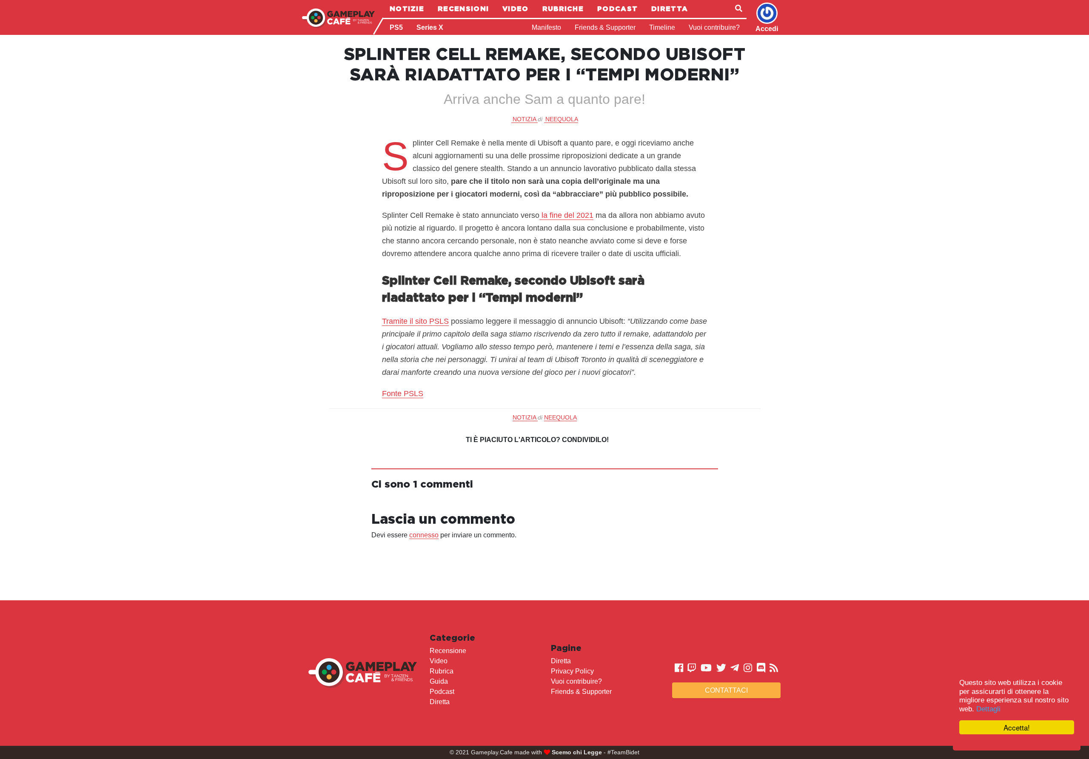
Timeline (662, 27)
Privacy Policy (572, 671)
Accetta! (1016, 727)
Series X (429, 27)
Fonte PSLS (402, 393)
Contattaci (726, 690)
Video (515, 8)
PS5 (396, 27)
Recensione (448, 650)
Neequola (561, 119)
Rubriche (563, 8)
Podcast (617, 8)
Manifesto (546, 27)
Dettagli (988, 709)
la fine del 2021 (566, 215)
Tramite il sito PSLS (415, 321)
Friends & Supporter (605, 27)
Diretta (669, 8)
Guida (439, 681)
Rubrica (441, 671)
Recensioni (463, 8)
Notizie (407, 8)
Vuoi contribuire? (714, 27)
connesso (424, 535)
